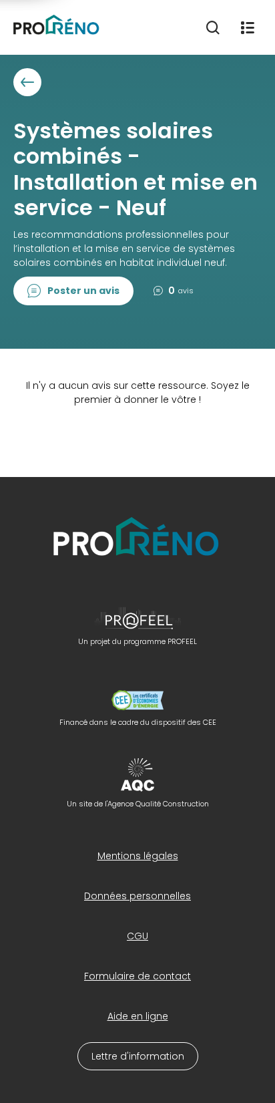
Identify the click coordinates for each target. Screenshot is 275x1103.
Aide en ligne (137, 1016)
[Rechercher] (213, 27)
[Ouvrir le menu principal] (248, 27)
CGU (137, 936)
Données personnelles (137, 896)
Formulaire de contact (137, 976)
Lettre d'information (137, 1056)
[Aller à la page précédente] (27, 82)
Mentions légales (137, 855)
